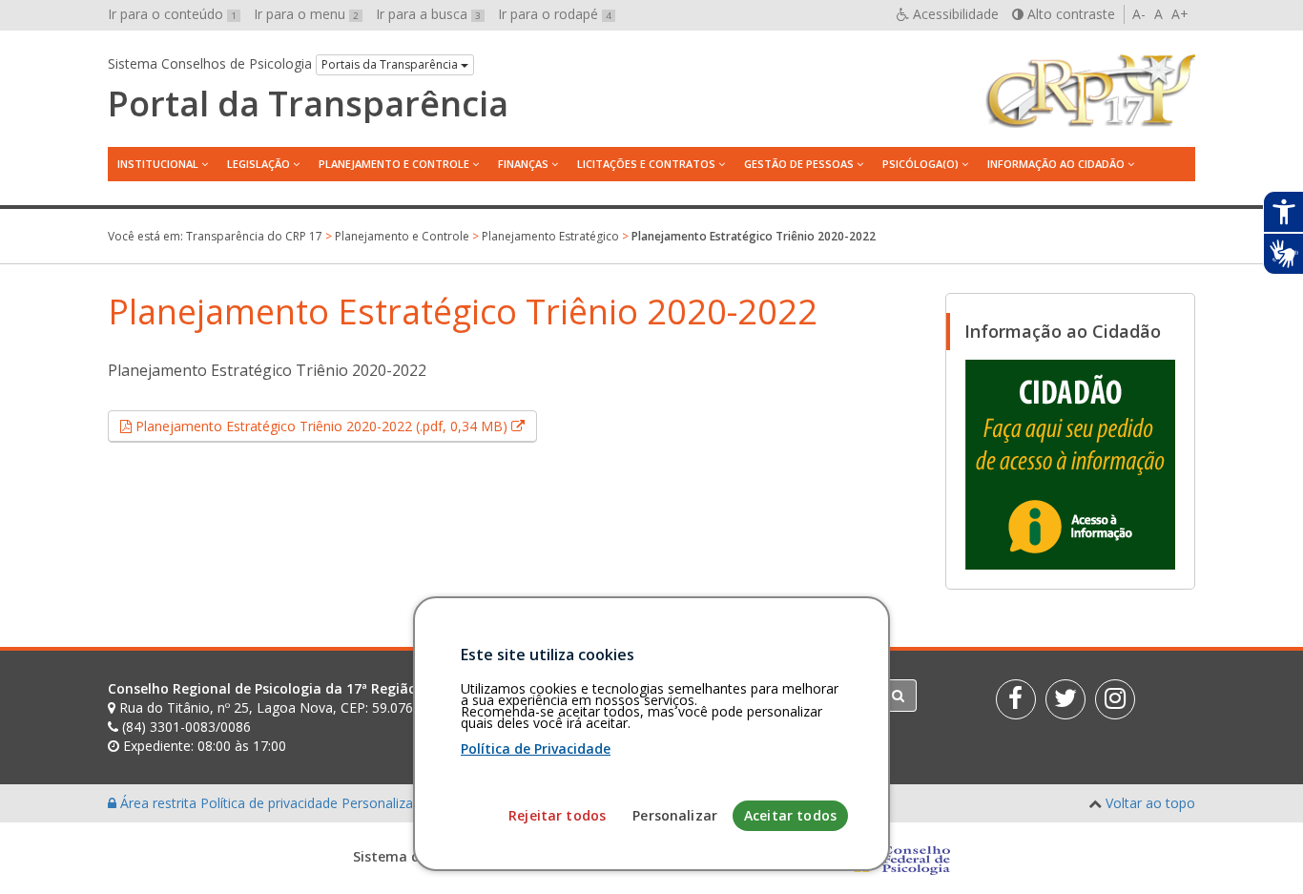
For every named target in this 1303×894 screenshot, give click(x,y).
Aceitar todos (790, 815)
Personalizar (674, 815)
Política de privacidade (270, 803)
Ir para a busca (428, 14)
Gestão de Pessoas (799, 163)
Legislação (258, 163)
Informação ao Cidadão (1056, 163)
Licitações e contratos (646, 163)
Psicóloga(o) (920, 163)
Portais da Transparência (391, 64)
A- (1139, 14)
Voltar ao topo (1150, 803)
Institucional (157, 163)
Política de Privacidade (535, 748)
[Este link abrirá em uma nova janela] (1070, 463)
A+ (1180, 14)
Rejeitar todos (557, 815)
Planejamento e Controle (394, 163)
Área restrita (158, 803)
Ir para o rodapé (554, 14)
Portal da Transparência (308, 104)
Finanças (523, 163)
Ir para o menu (306, 14)
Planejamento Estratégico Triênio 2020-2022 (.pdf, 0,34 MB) (334, 425)
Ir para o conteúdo (172, 14)
